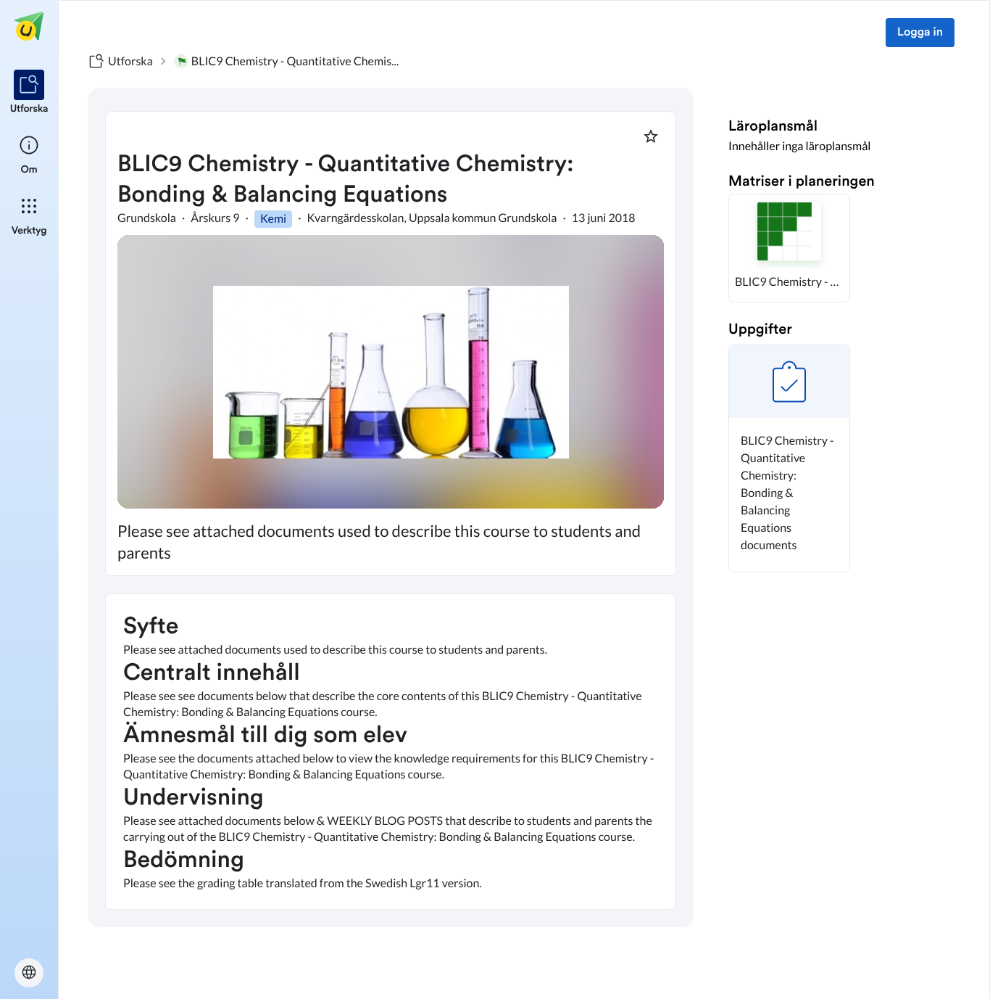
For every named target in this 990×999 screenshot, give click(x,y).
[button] (789, 248)
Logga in (920, 32)
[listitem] (29, 93)
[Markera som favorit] (651, 136)
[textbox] (390, 751)
